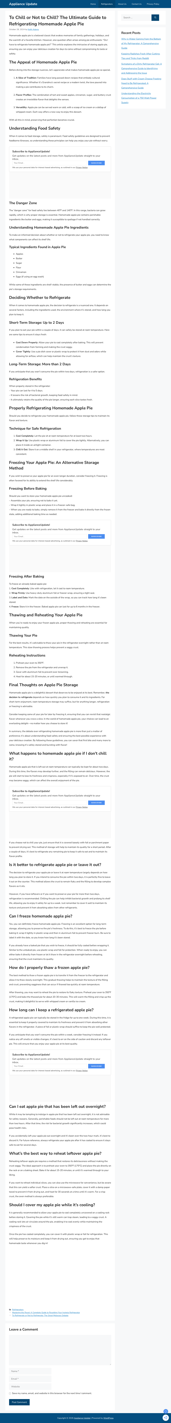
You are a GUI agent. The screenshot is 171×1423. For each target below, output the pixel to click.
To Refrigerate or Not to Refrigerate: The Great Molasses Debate (40, 1315)
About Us (122, 4)
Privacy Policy (153, 4)
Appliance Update (23, 4)
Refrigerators (107, 4)
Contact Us (136, 4)
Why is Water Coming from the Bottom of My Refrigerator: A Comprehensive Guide (141, 43)
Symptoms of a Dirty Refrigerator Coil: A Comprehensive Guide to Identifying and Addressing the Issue (141, 68)
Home (93, 4)
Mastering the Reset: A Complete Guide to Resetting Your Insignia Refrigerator (46, 1312)
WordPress (108, 1418)
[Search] (155, 17)
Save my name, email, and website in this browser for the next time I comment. (52, 1393)
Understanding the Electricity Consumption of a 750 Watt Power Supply (138, 98)
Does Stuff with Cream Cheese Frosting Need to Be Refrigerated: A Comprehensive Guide (141, 83)
